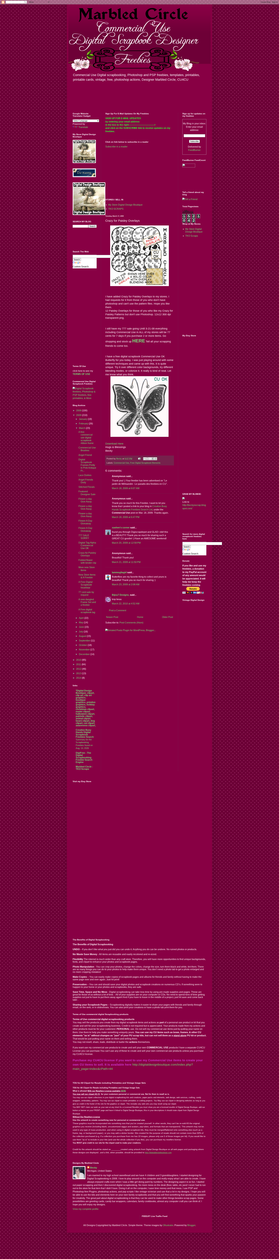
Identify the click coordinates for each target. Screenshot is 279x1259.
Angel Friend (85, 455)
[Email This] (144, 458)
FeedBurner (194, 150)
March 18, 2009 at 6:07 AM (125, 488)
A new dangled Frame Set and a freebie (87, 602)
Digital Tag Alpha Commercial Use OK (87, 545)
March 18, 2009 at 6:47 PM (125, 517)
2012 (79, 669)
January (83, 419)
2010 (79, 660)
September (85, 640)
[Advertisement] (129, 173)
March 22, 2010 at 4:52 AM (125, 603)
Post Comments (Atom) (131, 622)
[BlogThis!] (147, 458)
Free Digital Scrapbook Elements (145, 463)
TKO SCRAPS (116, 209)
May (81, 622)
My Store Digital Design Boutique (125, 205)
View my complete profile (86, 1209)
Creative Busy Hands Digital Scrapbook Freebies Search (85, 733)
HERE (123, 1091)
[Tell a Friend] (189, 199)
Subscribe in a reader (116, 146)
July (81, 631)
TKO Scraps (191, 236)
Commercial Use (121, 463)
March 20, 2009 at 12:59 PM (126, 543)
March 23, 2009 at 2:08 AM (125, 584)
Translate (83, 127)
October (83, 645)
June (82, 627)
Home (140, 617)
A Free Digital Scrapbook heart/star (85, 585)
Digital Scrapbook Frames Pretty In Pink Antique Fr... (87, 465)
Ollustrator (168, 1225)
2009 (79, 415)
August (83, 636)
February (84, 423)
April (81, 618)
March (82, 428)
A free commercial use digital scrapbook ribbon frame (86, 437)
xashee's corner (121, 527)
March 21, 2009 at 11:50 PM (126, 562)
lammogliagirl (119, 572)
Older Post (167, 617)
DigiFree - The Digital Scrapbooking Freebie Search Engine (84, 757)
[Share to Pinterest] (155, 458)
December (84, 654)
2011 (79, 664)
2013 (79, 673)
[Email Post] (139, 458)
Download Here (114, 443)
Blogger (191, 1225)
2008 (79, 410)
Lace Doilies (84, 475)
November (84, 649)
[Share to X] (150, 458)
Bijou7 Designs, (120, 595)
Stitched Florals (86, 487)
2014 (79, 678)
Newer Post (112, 617)
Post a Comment (117, 610)
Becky (93, 1167)
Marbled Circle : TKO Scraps (84, 767)
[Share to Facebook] (152, 458)
